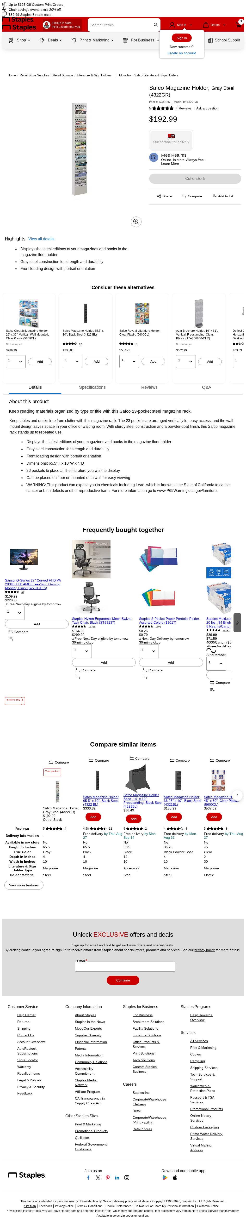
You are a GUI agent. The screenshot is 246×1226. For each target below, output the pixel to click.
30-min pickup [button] (82, 642)
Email (81, 961)
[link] (62, 4)
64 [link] (22, 592)
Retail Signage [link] (63, 75)
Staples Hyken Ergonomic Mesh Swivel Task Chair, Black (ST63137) (101, 620)
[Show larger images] (136, 222)
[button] (155, 24)
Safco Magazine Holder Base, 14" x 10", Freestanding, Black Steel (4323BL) (142, 800)
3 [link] (136, 344)
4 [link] (65, 828)
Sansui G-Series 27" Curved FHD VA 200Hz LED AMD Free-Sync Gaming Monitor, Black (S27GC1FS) (33, 584)
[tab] (35, 387)
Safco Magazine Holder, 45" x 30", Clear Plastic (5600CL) (222, 800)
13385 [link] (92, 626)
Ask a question (207, 108)
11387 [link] (226, 630)
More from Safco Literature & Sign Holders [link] (148, 75)
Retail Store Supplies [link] (34, 75)
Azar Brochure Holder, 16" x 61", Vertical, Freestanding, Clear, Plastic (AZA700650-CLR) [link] (197, 334)
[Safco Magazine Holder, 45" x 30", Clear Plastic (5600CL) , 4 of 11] (223, 780)
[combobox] (124, 25)
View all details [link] (41, 239)
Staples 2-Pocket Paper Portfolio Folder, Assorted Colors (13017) (169, 620)
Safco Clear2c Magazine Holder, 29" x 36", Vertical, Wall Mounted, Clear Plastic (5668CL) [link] (27, 334)
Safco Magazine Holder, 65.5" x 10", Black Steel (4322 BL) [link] (83, 332)
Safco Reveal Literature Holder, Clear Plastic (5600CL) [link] (139, 332)
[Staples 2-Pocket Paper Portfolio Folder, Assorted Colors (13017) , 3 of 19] (171, 578)
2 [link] (146, 828)
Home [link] (12, 75)
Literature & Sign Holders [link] (94, 75)
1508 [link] (158, 626)
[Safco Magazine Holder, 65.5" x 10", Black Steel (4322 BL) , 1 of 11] (103, 780)
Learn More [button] (170, 163)
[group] (29, 333)
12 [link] (80, 344)
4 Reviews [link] (183, 108)
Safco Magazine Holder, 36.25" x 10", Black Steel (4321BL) (182, 800)
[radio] (171, 139)
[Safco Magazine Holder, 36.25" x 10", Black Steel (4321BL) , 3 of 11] (183, 780)
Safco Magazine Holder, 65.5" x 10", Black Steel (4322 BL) (101, 800)
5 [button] (150, 108)
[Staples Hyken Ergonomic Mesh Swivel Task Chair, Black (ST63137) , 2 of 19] (104, 578)
